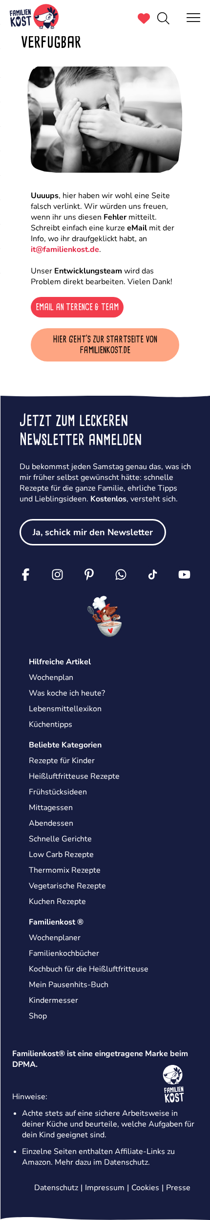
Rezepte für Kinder (62, 760)
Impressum (105, 1187)
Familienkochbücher (64, 953)
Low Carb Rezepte (61, 854)
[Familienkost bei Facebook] (26, 575)
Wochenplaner (55, 937)
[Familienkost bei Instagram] (57, 575)
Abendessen (51, 823)
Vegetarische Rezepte (67, 886)
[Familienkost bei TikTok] (153, 575)
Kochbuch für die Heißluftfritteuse (88, 969)
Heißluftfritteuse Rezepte (74, 776)
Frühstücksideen (58, 792)
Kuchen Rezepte (57, 901)
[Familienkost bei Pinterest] (89, 575)
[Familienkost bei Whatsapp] (121, 575)
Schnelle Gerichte (60, 839)
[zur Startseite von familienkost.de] (34, 18)
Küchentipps (50, 724)
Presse (178, 1187)
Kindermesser (53, 1000)
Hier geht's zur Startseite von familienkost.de (105, 345)
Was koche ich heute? (67, 693)
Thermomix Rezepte (65, 870)
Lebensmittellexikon (65, 708)
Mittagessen (51, 807)
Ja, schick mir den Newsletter (93, 532)
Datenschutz (126, 1162)
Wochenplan (51, 677)
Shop (38, 1016)
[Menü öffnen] (193, 17)
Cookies (145, 1187)
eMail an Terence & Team (77, 307)
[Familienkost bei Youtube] (184, 575)
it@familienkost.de (65, 249)
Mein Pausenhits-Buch (68, 984)
